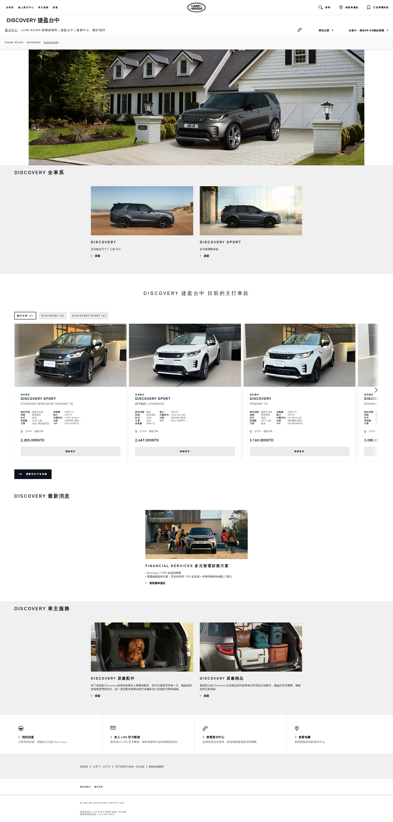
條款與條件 (85, 787)
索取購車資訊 (157, 583)
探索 (97, 256)
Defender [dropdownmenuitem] (34, 42)
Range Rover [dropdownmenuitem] (14, 42)
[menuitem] (11, 30)
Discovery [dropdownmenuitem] (51, 42)
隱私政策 (98, 787)
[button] (10, 7)
